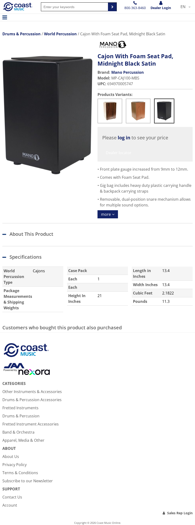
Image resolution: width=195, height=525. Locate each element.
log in (124, 137)
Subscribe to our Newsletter (27, 480)
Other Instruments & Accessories (32, 391)
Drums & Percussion (20, 416)
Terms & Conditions (20, 472)
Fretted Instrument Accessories (30, 424)
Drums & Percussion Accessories (32, 399)
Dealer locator (119, 152)
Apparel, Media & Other (23, 440)
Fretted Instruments (20, 407)
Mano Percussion (127, 72)
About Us (10, 456)
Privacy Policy (14, 464)
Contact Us (12, 497)
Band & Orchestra (18, 432)
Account (9, 505)
